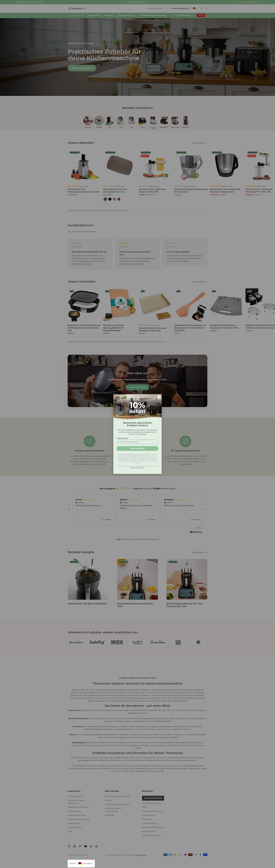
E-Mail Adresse (122, 438)
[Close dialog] (159, 397)
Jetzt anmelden (137, 448)
